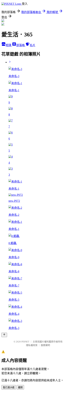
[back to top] (4, 335)
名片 (32, 45)
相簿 (9, 45)
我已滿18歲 (8, 387)
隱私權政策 (31, 345)
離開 (20, 387)
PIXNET (25, 341)
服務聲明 (45, 345)
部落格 (20, 45)
